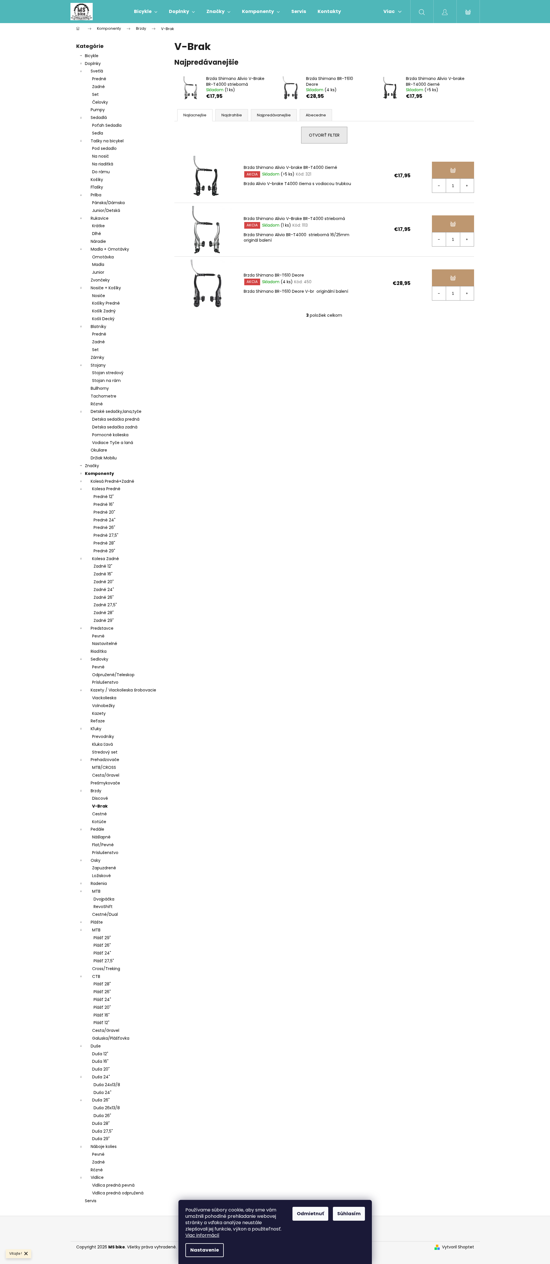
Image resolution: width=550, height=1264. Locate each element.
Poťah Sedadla (107, 125)
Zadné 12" (103, 566)
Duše (96, 1046)
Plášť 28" (102, 984)
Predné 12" (104, 496)
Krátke (98, 226)
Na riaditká (102, 164)
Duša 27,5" (102, 1131)
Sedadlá (99, 117)
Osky (95, 860)
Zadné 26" (104, 597)
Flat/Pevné (103, 845)
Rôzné (97, 404)
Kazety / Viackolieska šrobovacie (123, 690)
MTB (96, 891)
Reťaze (98, 721)
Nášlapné (101, 837)
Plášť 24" (102, 953)
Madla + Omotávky (110, 249)
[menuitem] (145, 11)
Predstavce (102, 628)
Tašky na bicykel (107, 141)
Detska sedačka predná (115, 419)
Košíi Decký (103, 319)
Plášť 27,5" (104, 961)
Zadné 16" (103, 574)
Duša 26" (101, 1100)
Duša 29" (101, 1139)
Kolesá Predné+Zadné (112, 481)
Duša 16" (100, 1061)
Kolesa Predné (106, 489)
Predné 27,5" (106, 535)
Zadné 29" (104, 620)
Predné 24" (104, 520)
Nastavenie (204, 1250)
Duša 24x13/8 (107, 1085)
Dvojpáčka (104, 899)
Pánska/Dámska (108, 203)
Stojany (98, 365)
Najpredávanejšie (274, 115)
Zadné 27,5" (105, 605)
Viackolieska (104, 698)
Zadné (98, 87)
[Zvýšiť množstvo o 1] (467, 186)
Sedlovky (99, 659)
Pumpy (98, 110)
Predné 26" (104, 527)
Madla (98, 264)
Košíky (97, 179)
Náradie (98, 241)
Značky (92, 466)
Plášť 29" (102, 938)
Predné (99, 79)
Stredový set (105, 752)
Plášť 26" (102, 945)
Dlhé (96, 233)
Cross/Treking (106, 969)
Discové (100, 798)
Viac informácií (202, 1235)
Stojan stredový (108, 373)
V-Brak (100, 806)
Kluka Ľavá (102, 744)
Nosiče (98, 296)
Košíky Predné (106, 303)
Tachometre (103, 396)
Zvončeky (100, 280)
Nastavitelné (104, 643)
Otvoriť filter (324, 135)
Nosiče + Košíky (106, 288)
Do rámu (101, 172)
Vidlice (97, 1177)
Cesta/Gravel (105, 775)
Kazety (99, 713)
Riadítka (99, 651)
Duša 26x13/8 (107, 1108)
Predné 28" (104, 543)
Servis (90, 1201)
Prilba (96, 195)
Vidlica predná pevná (113, 1185)
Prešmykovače (105, 783)
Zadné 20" (104, 582)
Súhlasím (349, 1213)
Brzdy (96, 791)
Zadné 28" (104, 613)
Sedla (97, 133)
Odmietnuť (310, 1213)
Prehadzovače (105, 759)
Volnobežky (103, 706)
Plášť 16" (102, 1015)
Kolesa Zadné (105, 559)
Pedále (97, 829)
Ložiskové (101, 876)
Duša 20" (101, 1069)
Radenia (99, 883)
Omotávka (103, 257)
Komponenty (99, 473)
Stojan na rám (106, 380)
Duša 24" (101, 1077)
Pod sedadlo (104, 148)
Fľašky (97, 187)
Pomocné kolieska (110, 435)
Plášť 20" (102, 1007)
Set (95, 94)
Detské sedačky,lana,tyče (116, 411)
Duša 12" (100, 1054)
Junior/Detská (106, 210)
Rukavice (100, 218)
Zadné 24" (104, 589)
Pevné (98, 636)
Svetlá (97, 71)
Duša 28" (101, 1123)
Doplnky (93, 63)
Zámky (97, 357)
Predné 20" (104, 512)
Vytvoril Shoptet (458, 1247)
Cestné (99, 814)
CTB (96, 976)
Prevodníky (103, 736)
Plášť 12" (101, 1023)
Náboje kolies (104, 1146)
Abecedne (316, 115)
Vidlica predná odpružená (117, 1193)
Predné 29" (104, 551)
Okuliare (99, 450)
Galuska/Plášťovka (110, 1038)
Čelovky (100, 102)
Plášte (97, 922)
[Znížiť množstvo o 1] (439, 186)
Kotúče (99, 822)
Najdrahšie (231, 115)
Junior (98, 272)
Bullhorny (100, 388)
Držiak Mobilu (104, 458)
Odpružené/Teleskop (113, 675)
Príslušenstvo (105, 682)
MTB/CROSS (104, 767)
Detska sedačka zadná (114, 427)
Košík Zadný (104, 311)
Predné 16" (104, 504)
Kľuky (96, 729)
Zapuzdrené (104, 868)
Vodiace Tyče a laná (112, 442)
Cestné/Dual (105, 914)
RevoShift (103, 906)
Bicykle (91, 56)
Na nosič (100, 156)
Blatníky (98, 326)
